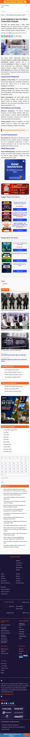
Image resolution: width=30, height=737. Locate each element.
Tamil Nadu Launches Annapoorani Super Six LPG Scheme (15, 514)
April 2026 (6, 439)
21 (18, 469)
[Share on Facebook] (9, 36)
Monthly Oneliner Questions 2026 (13, 391)
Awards (3, 576)
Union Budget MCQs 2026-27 (12, 369)
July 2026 (6, 432)
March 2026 (6, 442)
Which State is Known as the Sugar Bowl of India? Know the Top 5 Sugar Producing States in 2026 (15, 529)
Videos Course (4, 668)
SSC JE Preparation (5, 633)
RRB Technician (4, 649)
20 (14, 469)
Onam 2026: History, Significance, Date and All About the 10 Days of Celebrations (15, 494)
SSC (20, 627)
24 (2, 471)
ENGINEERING (22, 636)
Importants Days (20, 582)
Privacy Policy (5, 729)
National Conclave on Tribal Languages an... (12, 330)
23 (26, 469)
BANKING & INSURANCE (22, 624)
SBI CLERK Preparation (4, 628)
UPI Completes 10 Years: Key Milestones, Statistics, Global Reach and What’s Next (14, 538)
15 (22, 466)
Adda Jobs (11, 606)
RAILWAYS (21, 629)
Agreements (4, 580)
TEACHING (21, 631)
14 (18, 466)
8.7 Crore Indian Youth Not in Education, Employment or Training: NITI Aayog (13, 510)
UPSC (20, 638)
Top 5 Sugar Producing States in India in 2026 (15, 525)
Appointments (19, 567)
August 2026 (10, 429)
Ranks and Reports (5, 589)
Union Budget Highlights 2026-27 (13, 377)
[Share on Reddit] (7, 36)
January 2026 (7, 446)
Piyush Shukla (5, 33)
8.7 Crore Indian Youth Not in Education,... (11, 350)
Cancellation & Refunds (7, 727)
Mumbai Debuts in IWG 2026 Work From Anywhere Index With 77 (14, 518)
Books (2, 672)
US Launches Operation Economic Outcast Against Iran (14, 498)
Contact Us (21, 651)
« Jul (2, 482)
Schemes (3, 578)
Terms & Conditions (18, 727)
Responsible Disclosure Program (9, 725)
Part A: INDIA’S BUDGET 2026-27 (13, 372)
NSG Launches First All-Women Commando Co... (13, 310)
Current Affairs (19, 606)
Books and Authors (5, 582)
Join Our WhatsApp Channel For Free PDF (13, 130)
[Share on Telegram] (4, 36)
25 (6, 471)
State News (18, 565)
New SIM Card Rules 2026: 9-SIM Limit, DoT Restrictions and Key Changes (15, 546)
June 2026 (6, 434)
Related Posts (5, 289)
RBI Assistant (4, 638)
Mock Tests (3, 663)
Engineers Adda (10, 612)
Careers (23, 656)
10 (2, 466)
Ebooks (3, 670)
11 (6, 466)
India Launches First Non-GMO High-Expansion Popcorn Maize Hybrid (15, 534)
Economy (18, 580)
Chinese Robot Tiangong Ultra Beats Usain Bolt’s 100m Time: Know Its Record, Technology (15, 490)
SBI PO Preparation (5, 625)
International (19, 562)
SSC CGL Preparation (4, 636)
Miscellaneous (4, 593)
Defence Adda (19, 608)
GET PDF (26, 735)
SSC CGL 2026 (4, 653)
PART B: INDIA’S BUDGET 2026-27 (14, 374)
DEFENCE (21, 634)
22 (22, 469)
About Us (21, 649)
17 (2, 469)
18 (6, 469)
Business (18, 573)
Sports (2, 573)
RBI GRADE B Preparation (4, 642)
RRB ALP (3, 651)
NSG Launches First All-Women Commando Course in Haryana (14, 502)
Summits (18, 578)
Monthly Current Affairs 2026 (12, 388)
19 (10, 469)
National (5, 283)
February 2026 (7, 444)
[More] (26, 5)
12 (10, 466)
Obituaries (3, 587)
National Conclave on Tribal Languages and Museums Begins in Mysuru (15, 506)
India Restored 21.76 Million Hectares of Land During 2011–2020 (15, 522)
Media (20, 653)
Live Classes (4, 665)
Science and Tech (5, 591)
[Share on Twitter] (12, 36)
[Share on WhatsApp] (2, 36)
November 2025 (8, 451)
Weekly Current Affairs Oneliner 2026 (14, 386)
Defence (18, 576)
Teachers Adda (25, 602)
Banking (18, 569)
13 (14, 466)
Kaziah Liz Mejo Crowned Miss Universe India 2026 (15, 542)
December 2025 (8, 449)
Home (2, 15)
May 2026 (6, 437)
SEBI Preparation (5, 630)
